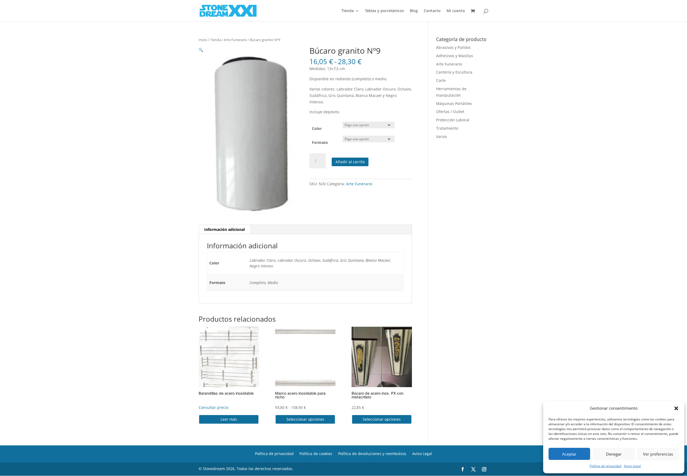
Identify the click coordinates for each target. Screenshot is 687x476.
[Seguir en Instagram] (484, 469)
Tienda (347, 11)
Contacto (432, 11)
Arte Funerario (235, 39)
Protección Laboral (452, 119)
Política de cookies (315, 453)
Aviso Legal (632, 466)
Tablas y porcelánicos (384, 11)
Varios (441, 136)
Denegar (614, 454)
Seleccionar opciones (305, 419)
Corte (441, 80)
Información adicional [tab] (224, 229)
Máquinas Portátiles (454, 103)
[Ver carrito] (474, 11)
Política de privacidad (605, 466)
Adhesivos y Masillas (454, 55)
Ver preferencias (658, 454)
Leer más (229, 419)
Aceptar (569, 454)
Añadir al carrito (350, 161)
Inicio (203, 39)
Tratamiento (447, 128)
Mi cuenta (456, 11)
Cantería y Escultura (454, 72)
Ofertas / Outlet (450, 111)
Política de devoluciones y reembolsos (372, 453)
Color (317, 128)
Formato (320, 142)
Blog (414, 11)
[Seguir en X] (473, 469)
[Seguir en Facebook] (462, 469)
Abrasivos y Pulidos (453, 47)
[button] (676, 408)
